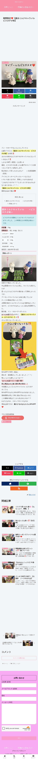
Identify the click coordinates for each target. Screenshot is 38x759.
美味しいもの (7, 421)
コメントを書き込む (19, 658)
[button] (30, 96)
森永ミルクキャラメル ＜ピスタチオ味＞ (19, 201)
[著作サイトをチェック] (10, 484)
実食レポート (13, 204)
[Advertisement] (19, 42)
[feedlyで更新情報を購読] (27, 484)
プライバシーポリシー (19, 751)
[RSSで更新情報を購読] (19, 488)
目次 (16, 197)
